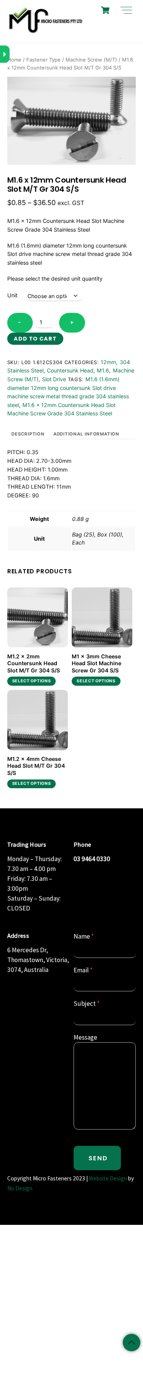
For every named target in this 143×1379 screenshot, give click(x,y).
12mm (108, 362)
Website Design (108, 1178)
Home (14, 60)
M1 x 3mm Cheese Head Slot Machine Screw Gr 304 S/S (96, 663)
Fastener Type (43, 60)
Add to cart (35, 338)
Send (98, 1158)
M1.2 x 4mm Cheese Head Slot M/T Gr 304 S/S (36, 766)
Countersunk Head (70, 370)
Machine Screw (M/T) (91, 60)
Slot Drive (54, 379)
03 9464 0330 (92, 859)
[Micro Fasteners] (45, 33)
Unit (12, 295)
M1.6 (103, 370)
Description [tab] (27, 434)
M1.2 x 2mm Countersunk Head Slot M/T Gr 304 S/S (33, 663)
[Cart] (105, 10)
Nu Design (19, 1188)
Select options (31, 680)
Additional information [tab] (86, 434)
